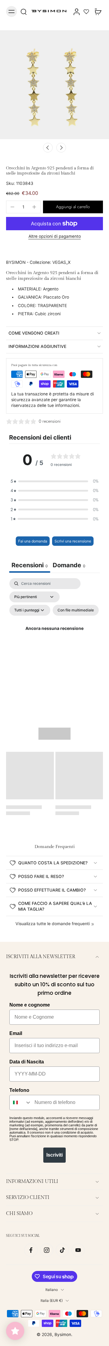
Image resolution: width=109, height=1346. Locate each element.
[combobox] (20, 1102)
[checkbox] (76, 610)
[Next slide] (61, 147)
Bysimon (62, 1334)
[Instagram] (46, 1250)
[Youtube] (78, 1250)
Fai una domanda (32, 541)
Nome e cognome (29, 1004)
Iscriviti (54, 1155)
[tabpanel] (54, 636)
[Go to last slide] (48, 147)
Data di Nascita (26, 1061)
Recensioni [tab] (30, 565)
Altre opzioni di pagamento (54, 236)
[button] (73, 207)
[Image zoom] (54, 84)
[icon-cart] (96, 11)
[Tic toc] (62, 1250)
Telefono (19, 1090)
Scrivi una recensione (72, 541)
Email (15, 1033)
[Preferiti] (86, 11)
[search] (23, 11)
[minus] (12, 207)
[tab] (69, 566)
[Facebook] (31, 1250)
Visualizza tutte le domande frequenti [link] (52, 923)
